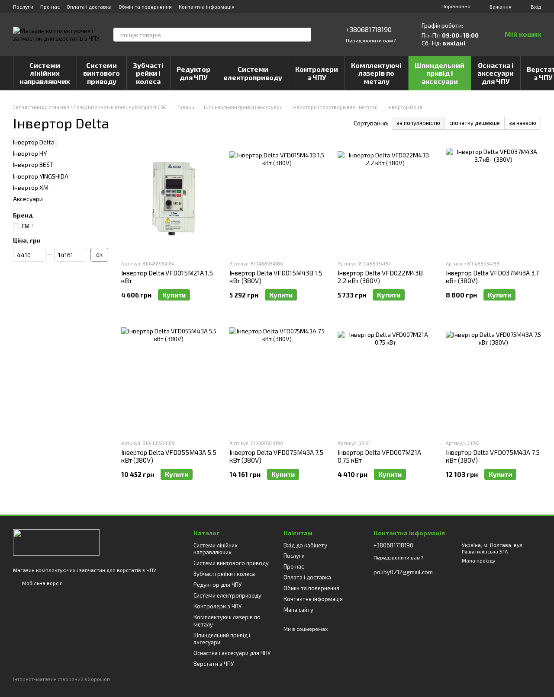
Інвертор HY (30, 153)
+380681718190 (369, 29)
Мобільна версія (42, 583)
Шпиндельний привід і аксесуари (439, 73)
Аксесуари (28, 198)
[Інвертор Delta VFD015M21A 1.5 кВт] (168, 199)
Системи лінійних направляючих (44, 73)
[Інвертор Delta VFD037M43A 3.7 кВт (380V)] (493, 199)
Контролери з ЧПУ (316, 73)
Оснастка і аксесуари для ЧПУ (495, 73)
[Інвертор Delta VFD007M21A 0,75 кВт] (385, 378)
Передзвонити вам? (371, 40)
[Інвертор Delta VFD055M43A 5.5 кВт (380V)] (168, 378)
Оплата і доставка (89, 6)
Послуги (23, 6)
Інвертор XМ (30, 187)
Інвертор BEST (33, 164)
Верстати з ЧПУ (213, 663)
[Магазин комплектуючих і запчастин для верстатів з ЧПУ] (56, 542)
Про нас (50, 6)
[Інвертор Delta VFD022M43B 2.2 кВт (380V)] (385, 199)
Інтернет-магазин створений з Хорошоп (61, 679)
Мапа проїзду (478, 560)
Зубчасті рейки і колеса (148, 73)
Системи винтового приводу (101, 73)
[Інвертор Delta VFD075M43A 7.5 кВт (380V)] (277, 378)
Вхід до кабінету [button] (305, 545)
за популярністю (418, 122)
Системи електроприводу (252, 73)
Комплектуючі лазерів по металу (376, 73)
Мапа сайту (298, 609)
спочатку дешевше (474, 122)
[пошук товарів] (304, 35)
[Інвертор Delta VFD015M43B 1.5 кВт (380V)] (277, 199)
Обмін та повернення (145, 6)
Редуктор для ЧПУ (193, 73)
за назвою (522, 122)
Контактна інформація (207, 6)
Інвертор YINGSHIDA (40, 176)
